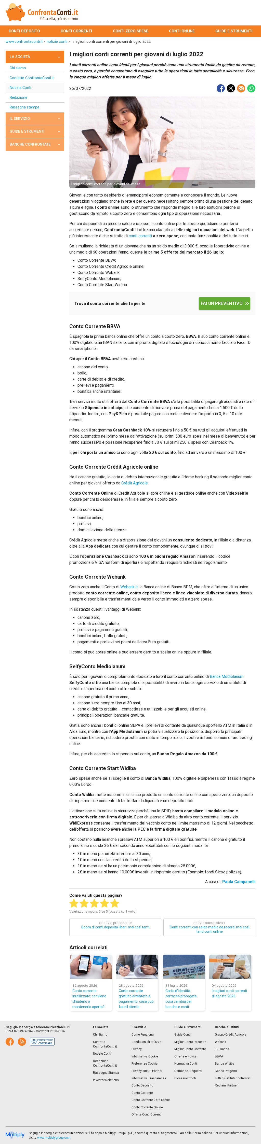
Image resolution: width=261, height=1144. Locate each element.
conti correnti (140, 235)
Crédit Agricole (134, 483)
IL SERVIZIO (20, 119)
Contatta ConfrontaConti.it (32, 78)
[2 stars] (84, 903)
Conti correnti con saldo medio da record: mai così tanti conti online (209, 927)
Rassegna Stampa (106, 1073)
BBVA (219, 1056)
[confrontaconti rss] (22, 1042)
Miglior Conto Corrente (190, 1049)
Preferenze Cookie (145, 1063)
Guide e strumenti (233, 31)
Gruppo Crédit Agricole (230, 1034)
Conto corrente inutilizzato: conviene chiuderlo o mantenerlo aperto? (89, 999)
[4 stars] (104, 903)
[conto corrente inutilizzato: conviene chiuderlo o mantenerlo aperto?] (91, 967)
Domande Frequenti (188, 1071)
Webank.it (129, 586)
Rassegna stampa (24, 107)
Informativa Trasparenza (149, 1078)
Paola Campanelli (238, 881)
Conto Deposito (142, 1085)
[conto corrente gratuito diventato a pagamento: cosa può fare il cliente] (137, 967)
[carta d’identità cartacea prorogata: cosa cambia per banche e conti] (184, 967)
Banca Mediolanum (226, 676)
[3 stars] (94, 903)
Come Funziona (143, 1034)
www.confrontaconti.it (24, 41)
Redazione (18, 97)
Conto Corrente (142, 1093)
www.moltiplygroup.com (54, 1137)
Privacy (137, 1049)
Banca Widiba (224, 1063)
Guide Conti (182, 1034)
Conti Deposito (24, 31)
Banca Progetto (226, 1071)
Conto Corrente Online (147, 1107)
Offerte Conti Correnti (147, 1114)
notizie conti (57, 41)
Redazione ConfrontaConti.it (105, 1063)
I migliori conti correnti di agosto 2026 (229, 993)
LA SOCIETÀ (20, 57)
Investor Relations (106, 1080)
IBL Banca (222, 1049)
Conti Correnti (76, 31)
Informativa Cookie (145, 1056)
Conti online (182, 31)
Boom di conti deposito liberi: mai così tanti (115, 925)
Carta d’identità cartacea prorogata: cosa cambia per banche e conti (181, 999)
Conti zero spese (130, 31)
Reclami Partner (226, 1085)
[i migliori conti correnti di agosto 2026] (230, 967)
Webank (220, 1042)
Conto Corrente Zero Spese (151, 1100)
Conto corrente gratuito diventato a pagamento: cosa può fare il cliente (136, 999)
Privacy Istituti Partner (147, 1071)
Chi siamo (18, 68)
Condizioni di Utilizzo (146, 1042)
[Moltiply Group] (15, 1135)
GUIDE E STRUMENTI (27, 131)
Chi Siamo (100, 1034)
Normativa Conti (185, 1063)
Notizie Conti (20, 88)
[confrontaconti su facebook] (10, 1042)
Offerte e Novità (185, 1056)
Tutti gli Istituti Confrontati (233, 1078)
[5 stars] (114, 903)
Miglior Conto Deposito (190, 1042)
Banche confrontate (30, 144)
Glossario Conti (185, 1078)
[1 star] (74, 903)
